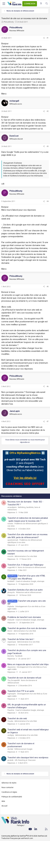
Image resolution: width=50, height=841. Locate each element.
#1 (48, 38)
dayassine (12, 667)
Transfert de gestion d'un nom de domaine (27, 628)
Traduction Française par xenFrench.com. (17, 838)
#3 (48, 146)
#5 (48, 287)
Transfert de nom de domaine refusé (24, 677)
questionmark (13, 540)
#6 (48, 386)
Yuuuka (10, 721)
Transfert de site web (17, 718)
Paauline (11, 710)
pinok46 (10, 760)
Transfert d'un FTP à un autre (21, 691)
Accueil (4, 806)
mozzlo (10, 556)
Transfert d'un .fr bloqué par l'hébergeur (25, 565)
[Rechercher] (46, 3)
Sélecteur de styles (9, 783)
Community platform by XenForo (24, 836)
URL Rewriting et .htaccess (25, 760)
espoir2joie (12, 642)
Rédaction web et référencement (28, 592)
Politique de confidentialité (12, 797)
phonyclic (11, 592)
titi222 (10, 631)
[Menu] (4, 3)
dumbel (10, 749)
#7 (48, 421)
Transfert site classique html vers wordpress (28, 757)
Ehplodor (11, 606)
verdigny (11, 735)
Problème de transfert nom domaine (24, 617)
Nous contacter (7, 787)
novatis (10, 524)
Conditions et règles (9, 792)
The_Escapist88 (14, 680)
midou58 (11, 620)
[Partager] (44, 38)
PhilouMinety (9, 22)
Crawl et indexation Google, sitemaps (30, 581)
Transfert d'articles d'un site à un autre (25, 590)
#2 (48, 111)
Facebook (18, 656)
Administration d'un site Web (26, 556)
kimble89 (11, 581)
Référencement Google (23, 749)
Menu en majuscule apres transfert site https (28, 664)
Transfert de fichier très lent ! (21, 639)
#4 (48, 201)
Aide (3, 801)
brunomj (11, 656)
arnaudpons (12, 507)
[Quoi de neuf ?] (41, 3)
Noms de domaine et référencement (32, 567)
